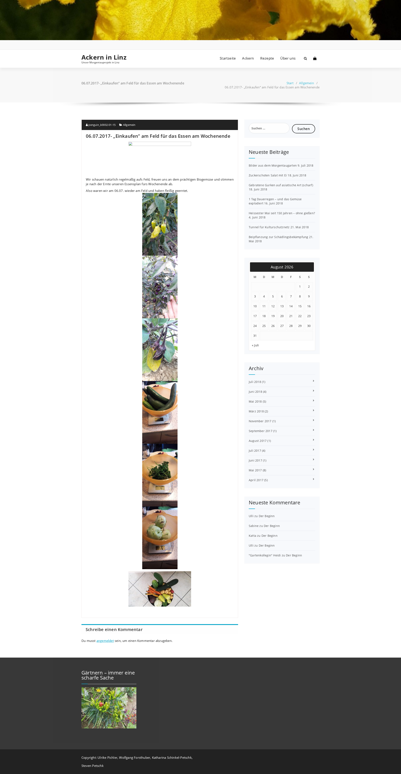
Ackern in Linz (104, 57)
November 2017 (260, 421)
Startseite (228, 58)
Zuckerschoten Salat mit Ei (268, 175)
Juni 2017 (255, 460)
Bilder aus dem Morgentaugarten (273, 165)
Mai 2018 (255, 401)
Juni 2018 (255, 392)
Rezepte (267, 58)
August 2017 (257, 441)
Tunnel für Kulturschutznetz (269, 227)
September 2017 (260, 431)
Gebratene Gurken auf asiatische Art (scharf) (281, 185)
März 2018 (256, 411)
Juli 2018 (255, 382)
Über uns (288, 58)
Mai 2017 (255, 470)
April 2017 (256, 480)
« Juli (255, 345)
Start (290, 83)
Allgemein (306, 83)
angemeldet (105, 641)
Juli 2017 (255, 451)
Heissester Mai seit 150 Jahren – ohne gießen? (282, 213)
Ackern (248, 58)
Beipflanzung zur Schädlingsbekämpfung (278, 237)
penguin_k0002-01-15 (101, 125)
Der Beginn (267, 516)
